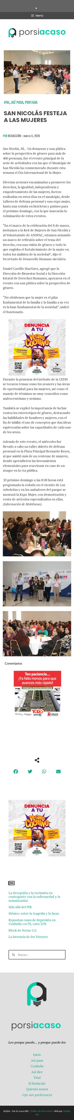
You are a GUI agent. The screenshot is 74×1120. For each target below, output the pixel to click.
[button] (16, 771)
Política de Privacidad (41, 1111)
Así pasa (17, 102)
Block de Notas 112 (22, 930)
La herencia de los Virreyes (28, 937)
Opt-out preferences (37, 1095)
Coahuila (37, 1066)
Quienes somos (37, 1089)
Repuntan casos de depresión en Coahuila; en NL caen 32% (32, 922)
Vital (37, 1077)
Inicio (37, 1054)
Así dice (37, 1072)
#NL (7, 102)
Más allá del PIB (20, 907)
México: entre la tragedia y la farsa (34, 913)
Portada (31, 102)
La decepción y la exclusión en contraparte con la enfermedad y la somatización (34, 897)
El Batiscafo (37, 1083)
